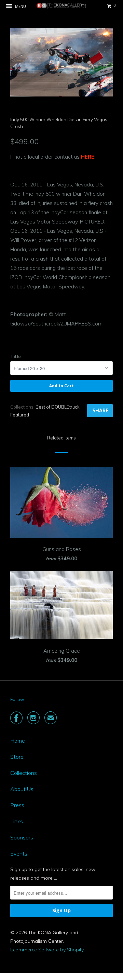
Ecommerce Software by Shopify (47, 950)
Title (15, 356)
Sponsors (21, 837)
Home (17, 740)
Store (17, 756)
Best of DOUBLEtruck (58, 407)
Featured (19, 414)
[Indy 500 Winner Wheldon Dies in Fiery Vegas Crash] (61, 62)
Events (18, 853)
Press (17, 805)
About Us (21, 789)
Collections (23, 772)
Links (16, 821)
